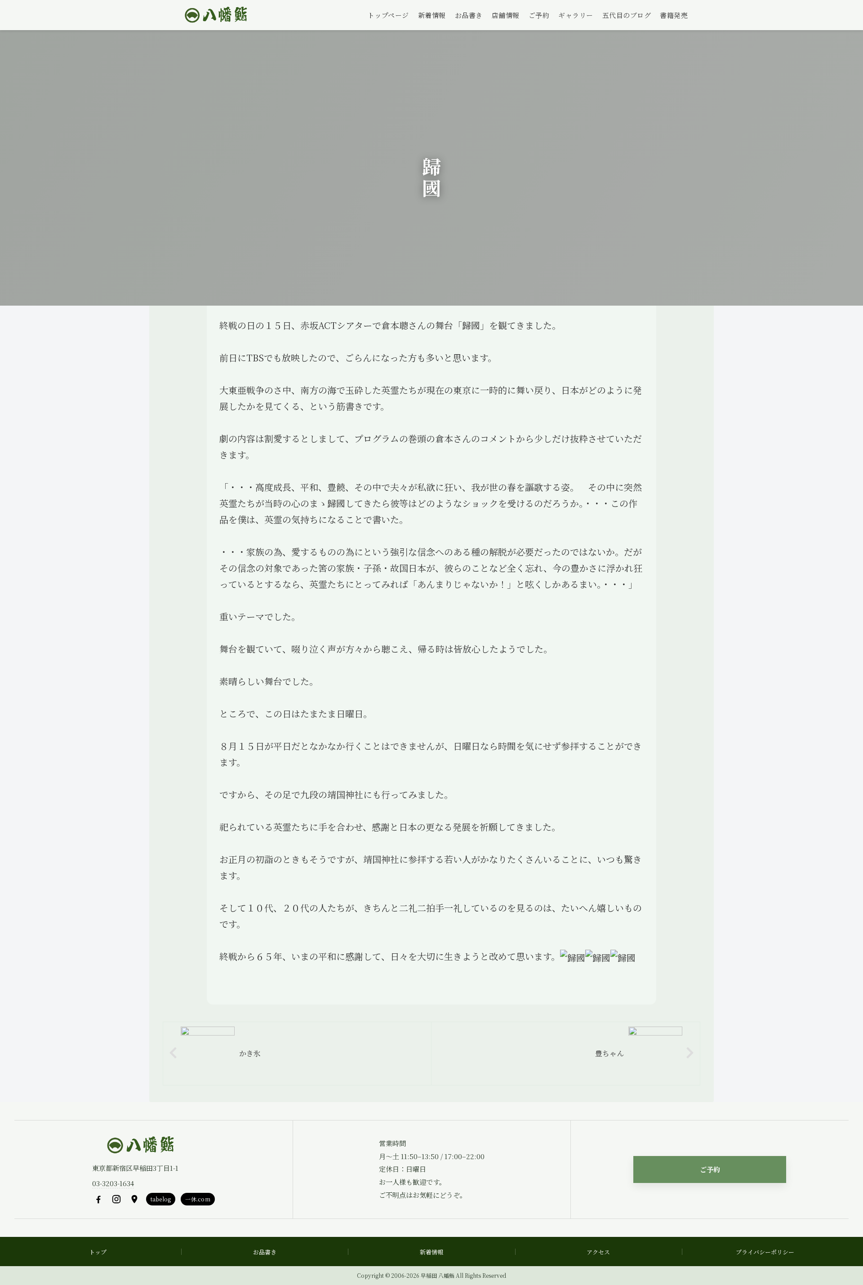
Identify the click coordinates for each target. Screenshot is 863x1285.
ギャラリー (575, 15)
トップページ (388, 15)
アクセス (598, 1252)
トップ (98, 1252)
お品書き (469, 15)
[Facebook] (98, 1199)
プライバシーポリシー (765, 1252)
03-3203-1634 (113, 1183)
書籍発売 (674, 15)
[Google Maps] (134, 1199)
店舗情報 (506, 15)
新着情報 (432, 15)
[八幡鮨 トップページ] (215, 15)
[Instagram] (116, 1199)
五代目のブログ (626, 15)
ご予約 (539, 15)
